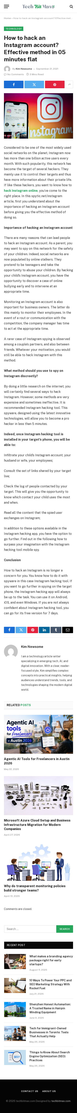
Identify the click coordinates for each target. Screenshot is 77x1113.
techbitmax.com (60, 1101)
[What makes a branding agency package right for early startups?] (15, 961)
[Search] (71, 6)
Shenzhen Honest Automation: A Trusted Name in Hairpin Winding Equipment (50, 1008)
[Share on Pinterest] (55, 84)
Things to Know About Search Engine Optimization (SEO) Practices (49, 1056)
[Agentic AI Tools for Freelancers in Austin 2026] (38, 734)
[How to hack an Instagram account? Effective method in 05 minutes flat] (38, 116)
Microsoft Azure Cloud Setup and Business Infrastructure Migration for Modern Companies (37, 825)
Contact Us (29, 1091)
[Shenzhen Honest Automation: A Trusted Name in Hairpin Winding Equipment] (15, 1009)
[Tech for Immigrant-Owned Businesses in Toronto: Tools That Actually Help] (15, 1033)
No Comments (15, 74)
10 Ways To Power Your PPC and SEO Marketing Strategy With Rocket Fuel (50, 984)
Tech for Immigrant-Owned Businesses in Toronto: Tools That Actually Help (49, 1032)
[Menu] (6, 6)
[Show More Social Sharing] (69, 84)
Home (7, 18)
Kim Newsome (24, 68)
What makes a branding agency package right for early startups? (51, 960)
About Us (49, 1091)
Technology (14, 29)
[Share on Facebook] (13, 84)
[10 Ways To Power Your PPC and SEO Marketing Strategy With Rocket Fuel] (15, 985)
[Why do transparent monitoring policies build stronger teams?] (38, 861)
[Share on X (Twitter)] (34, 84)
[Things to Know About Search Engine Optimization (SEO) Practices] (15, 1057)
